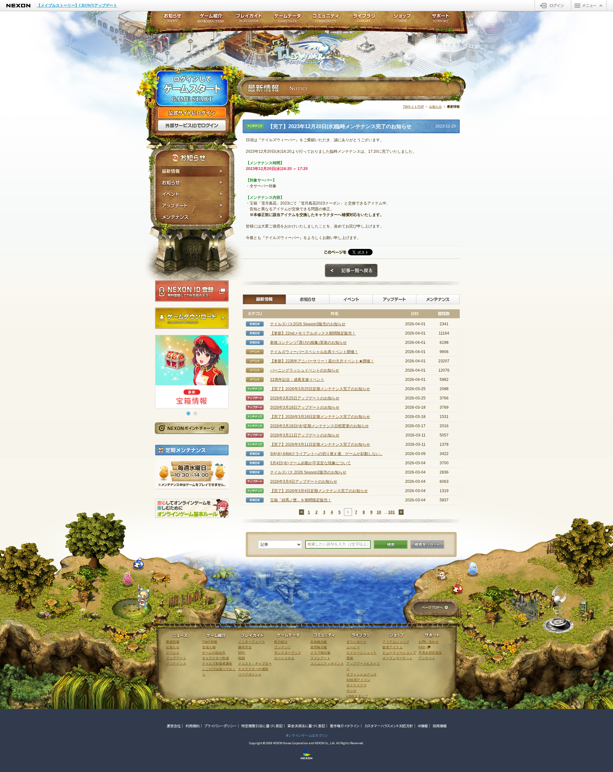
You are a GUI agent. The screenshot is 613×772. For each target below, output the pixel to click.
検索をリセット (427, 544)
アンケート (427, 658)
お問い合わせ (429, 642)
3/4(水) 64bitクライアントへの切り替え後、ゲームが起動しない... (326, 454)
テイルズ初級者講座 (217, 663)
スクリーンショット (361, 652)
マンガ (351, 690)
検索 (390, 544)
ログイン (553, 5)
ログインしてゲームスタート (192, 89)
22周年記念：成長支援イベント (297, 379)
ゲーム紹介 (211, 20)
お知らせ (192, 183)
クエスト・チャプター (255, 663)
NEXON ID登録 (192, 291)
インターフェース (251, 642)
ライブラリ (364, 20)
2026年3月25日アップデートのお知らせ (304, 398)
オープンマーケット (397, 658)
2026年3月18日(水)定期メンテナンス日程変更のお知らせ (319, 426)
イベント (192, 194)
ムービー (353, 647)
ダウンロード (356, 642)
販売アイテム (392, 647)
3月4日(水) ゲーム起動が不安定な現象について (310, 463)
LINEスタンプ (357, 696)
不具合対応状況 (430, 652)
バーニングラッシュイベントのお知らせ (304, 370)
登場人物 (209, 647)
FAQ (422, 647)
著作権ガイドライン (344, 725)
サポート (440, 20)
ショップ (402, 20)
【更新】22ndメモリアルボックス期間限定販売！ (313, 333)
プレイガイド (249, 20)
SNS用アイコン (358, 680)
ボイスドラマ (356, 685)
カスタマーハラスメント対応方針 (388, 725)
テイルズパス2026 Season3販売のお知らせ (307, 324)
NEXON (18, 5)
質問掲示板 (318, 647)
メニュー (588, 5)
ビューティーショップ (399, 652)
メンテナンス (192, 218)
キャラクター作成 (215, 658)
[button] (188, 413)
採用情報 (440, 725)
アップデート (192, 206)
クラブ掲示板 (320, 652)
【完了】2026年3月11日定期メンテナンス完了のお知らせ (320, 444)
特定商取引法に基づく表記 (262, 725)
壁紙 (349, 658)
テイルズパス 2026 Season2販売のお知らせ (308, 472)
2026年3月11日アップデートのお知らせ (304, 435)
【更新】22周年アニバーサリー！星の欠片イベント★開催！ (322, 361)
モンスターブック (287, 652)
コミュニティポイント (327, 663)
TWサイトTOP (413, 106)
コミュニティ (325, 20)
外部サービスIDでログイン (191, 125)
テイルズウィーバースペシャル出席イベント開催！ (314, 352)
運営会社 (174, 725)
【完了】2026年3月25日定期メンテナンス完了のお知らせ (320, 389)
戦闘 (241, 658)
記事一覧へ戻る (351, 270)
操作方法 (245, 647)
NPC (242, 652)
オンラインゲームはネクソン (306, 735)
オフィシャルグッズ (361, 674)
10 (379, 512)
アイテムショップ (395, 642)
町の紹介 (281, 642)
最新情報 (192, 171)
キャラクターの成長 (253, 669)
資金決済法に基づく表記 (306, 725)
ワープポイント (250, 674)
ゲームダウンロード (192, 318)
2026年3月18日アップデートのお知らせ (304, 407)
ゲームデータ (287, 20)
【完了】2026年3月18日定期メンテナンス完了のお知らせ (320, 416)
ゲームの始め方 (214, 652)
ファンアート (320, 658)
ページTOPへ (435, 607)
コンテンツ (282, 647)
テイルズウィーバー (309, 49)
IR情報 (423, 725)
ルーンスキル (284, 658)
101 (391, 512)
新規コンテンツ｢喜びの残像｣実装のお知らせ (308, 342)
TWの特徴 (209, 642)
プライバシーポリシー (220, 725)
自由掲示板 (318, 642)
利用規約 (192, 725)
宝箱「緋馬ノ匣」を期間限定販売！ (300, 500)
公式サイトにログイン (191, 113)
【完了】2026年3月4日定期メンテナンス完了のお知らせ (319, 491)
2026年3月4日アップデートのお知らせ (303, 481)
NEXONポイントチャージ (191, 428)
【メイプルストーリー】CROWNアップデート (77, 5)
